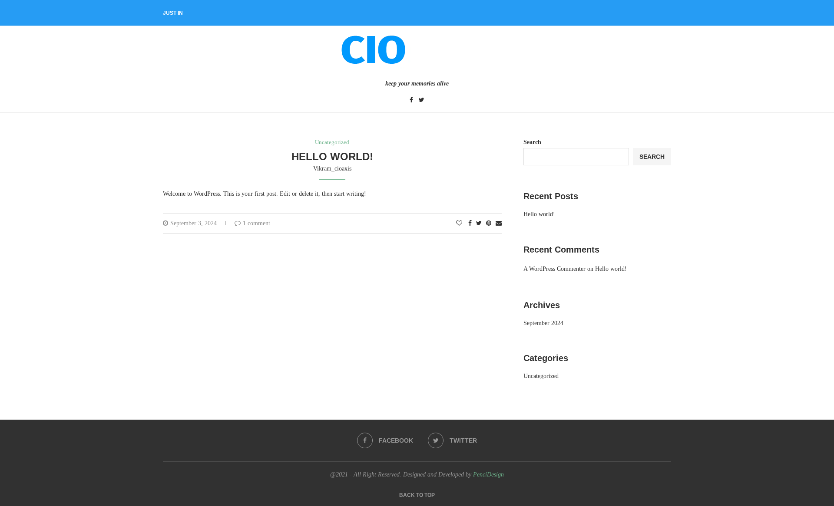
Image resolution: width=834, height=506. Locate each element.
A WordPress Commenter (554, 269)
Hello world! (332, 156)
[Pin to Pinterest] (488, 223)
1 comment (256, 223)
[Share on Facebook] (470, 223)
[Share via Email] (499, 223)
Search (532, 142)
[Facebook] (411, 100)
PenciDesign (488, 474)
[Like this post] (459, 223)
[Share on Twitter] (479, 223)
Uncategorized (332, 142)
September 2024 (543, 323)
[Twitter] (421, 100)
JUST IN (173, 13)
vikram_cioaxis (332, 168)
